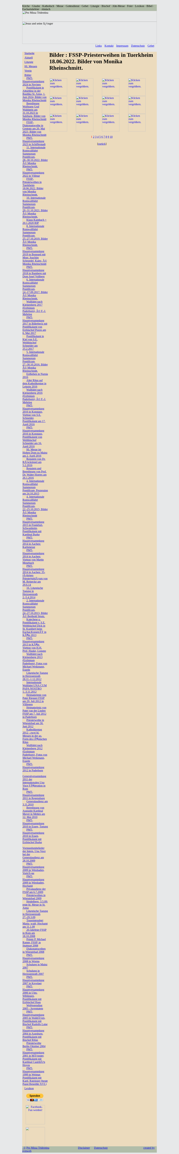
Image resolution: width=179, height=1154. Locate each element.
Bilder (27, 75)
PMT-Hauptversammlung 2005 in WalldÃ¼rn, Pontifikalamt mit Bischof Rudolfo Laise (35, 1018)
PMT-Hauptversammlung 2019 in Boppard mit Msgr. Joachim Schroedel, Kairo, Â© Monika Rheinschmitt (35, 256)
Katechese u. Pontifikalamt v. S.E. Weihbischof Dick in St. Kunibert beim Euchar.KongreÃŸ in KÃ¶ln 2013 (34, 627)
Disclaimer (84, 1147)
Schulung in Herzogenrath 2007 (33, 972)
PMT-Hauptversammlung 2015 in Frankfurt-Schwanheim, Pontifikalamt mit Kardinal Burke (33, 526)
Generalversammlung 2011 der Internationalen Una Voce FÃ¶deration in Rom (34, 782)
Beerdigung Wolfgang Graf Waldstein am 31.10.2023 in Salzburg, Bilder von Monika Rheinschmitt (34, 111)
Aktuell (28, 57)
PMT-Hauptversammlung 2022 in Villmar (33, 172)
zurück (102, 143)
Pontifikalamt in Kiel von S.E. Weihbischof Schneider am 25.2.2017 (33, 342)
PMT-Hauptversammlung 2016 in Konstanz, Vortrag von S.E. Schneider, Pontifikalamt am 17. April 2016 (34, 415)
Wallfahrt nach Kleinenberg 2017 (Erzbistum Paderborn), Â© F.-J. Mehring (34, 308)
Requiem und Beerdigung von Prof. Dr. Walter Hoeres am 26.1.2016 (34, 473)
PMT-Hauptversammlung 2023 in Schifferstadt (34, 141)
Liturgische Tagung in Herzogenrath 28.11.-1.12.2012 (35, 676)
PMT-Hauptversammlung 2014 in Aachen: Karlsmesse (33, 542)
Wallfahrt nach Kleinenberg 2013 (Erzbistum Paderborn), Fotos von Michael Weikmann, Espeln (35, 662)
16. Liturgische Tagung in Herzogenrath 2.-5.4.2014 (33, 592)
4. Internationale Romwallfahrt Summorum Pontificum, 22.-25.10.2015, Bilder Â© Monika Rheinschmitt (35, 506)
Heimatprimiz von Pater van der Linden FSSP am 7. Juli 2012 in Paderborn (34, 712)
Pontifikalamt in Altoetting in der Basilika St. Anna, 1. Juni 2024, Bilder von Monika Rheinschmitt (34, 94)
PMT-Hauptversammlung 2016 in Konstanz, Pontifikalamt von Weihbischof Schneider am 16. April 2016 (33, 437)
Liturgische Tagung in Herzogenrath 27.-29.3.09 (35, 914)
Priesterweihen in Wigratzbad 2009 (34, 897)
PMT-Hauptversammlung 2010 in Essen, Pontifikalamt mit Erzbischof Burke (33, 836)
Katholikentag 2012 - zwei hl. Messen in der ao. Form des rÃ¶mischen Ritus (35, 736)
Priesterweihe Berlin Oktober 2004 (34, 1045)
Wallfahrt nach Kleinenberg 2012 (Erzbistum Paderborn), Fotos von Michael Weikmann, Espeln (35, 753)
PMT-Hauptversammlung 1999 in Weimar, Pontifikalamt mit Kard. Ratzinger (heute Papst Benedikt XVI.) (35, 1076)
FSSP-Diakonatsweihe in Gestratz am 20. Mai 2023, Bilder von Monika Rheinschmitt (34, 128)
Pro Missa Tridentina (37, 1147)
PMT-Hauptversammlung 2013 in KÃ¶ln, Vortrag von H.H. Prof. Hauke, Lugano (34, 644)
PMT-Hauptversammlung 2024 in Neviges (33, 81)
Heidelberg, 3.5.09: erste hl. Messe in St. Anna (35, 904)
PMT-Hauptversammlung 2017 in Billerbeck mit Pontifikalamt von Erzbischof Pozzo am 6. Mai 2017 (35, 325)
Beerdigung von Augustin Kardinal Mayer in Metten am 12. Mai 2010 (34, 812)
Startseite (29, 53)
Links (98, 45)
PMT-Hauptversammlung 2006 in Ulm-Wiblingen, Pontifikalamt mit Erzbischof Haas (33, 994)
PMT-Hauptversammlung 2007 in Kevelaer (33, 980)
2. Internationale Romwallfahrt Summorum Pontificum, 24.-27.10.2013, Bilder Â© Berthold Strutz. (35, 608)
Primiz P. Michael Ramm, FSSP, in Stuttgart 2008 (34, 942)
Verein (28, 70)
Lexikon (29, 1088)
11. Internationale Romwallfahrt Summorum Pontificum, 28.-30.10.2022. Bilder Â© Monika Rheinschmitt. (35, 157)
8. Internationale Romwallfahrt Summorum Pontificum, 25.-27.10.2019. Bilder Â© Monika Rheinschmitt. (35, 235)
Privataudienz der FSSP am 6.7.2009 (34, 890)
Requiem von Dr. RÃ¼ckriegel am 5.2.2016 (34, 462)
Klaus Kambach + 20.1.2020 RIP (34, 221)
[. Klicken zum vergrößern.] (58, 94)
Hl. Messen (30, 66)
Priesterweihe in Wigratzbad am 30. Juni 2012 (33, 723)
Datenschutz (138, 45)
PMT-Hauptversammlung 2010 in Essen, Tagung (35, 823)
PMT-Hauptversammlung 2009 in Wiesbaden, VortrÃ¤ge (33, 868)
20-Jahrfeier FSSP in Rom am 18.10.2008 (34, 933)
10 (111, 136)
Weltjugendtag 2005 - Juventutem (33, 1007)
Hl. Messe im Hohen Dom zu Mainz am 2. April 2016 (35, 452)
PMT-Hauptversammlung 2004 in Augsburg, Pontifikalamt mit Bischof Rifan (33, 1033)
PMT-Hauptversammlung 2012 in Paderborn (33, 767)
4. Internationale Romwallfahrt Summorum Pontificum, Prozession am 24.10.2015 (35, 487)
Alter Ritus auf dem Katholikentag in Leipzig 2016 (34, 383)
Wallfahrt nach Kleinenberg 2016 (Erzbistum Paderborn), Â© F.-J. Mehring (34, 396)
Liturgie (28, 61)
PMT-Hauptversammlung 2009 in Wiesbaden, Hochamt (33, 881)
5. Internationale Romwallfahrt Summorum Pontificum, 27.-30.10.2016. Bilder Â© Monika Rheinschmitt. (35, 361)
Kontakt (109, 45)
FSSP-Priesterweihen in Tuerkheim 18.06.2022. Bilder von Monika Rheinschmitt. (33, 186)
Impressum (122, 45)
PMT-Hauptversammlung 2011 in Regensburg (34, 795)
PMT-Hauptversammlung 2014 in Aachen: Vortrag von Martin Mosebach (33, 556)
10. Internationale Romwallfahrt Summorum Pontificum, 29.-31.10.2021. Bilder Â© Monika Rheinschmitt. (35, 207)
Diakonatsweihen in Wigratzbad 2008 (34, 950)
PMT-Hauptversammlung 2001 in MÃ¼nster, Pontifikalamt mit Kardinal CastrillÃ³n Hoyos (34, 1057)
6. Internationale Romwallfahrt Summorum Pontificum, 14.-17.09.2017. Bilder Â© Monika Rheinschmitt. (35, 289)
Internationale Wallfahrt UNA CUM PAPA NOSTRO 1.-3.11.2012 (35, 687)
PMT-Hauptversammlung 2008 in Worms (33, 958)
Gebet (151, 45)
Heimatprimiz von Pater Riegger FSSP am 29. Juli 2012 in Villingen (34, 699)
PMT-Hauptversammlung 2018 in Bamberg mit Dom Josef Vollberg (34, 272)
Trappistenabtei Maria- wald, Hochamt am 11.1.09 (35, 923)
